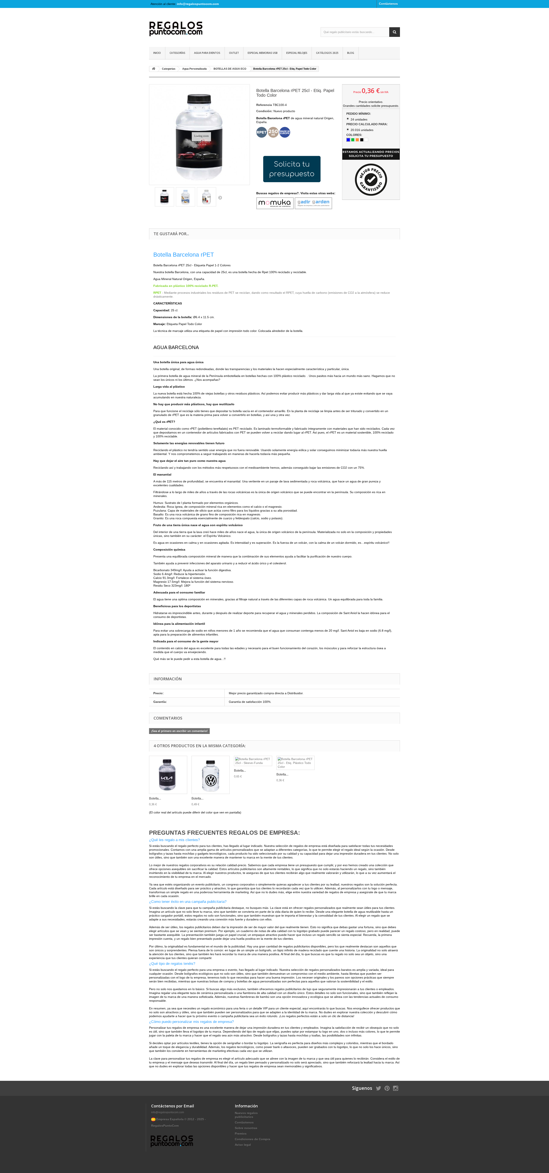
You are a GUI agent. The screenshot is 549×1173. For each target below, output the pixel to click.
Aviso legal (243, 1144)
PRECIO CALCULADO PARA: (367, 124)
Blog (350, 53)
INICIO (157, 53)
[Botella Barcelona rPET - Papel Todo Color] (164, 196)
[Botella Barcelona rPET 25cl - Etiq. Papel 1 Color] (168, 775)
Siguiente (220, 197)
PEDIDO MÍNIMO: (359, 113)
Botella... (155, 798)
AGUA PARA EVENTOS (207, 53)
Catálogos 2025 (327, 53)
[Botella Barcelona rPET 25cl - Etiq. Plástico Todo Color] (295, 763)
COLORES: (354, 135)
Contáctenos (388, 3)
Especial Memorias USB (263, 53)
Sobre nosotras (246, 1128)
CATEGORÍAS (177, 53)
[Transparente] (366, 139)
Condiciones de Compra (252, 1139)
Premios (241, 1133)
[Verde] (352, 139)
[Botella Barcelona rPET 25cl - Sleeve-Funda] (253, 761)
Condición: (264, 111)
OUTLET (234, 53)
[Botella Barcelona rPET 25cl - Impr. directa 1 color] (211, 775)
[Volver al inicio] (153, 69)
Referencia (264, 105)
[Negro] (361, 139)
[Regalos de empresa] (188, 30)
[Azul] (348, 139)
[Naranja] (357, 139)
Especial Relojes (296, 53)
